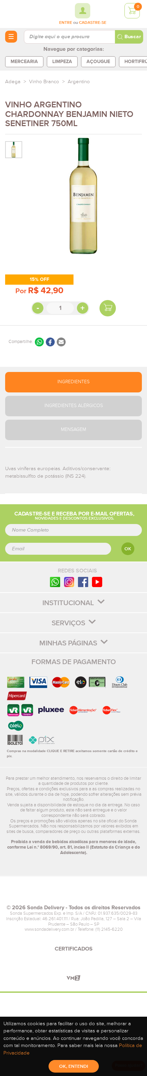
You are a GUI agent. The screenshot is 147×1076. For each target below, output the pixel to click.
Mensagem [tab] (73, 429)
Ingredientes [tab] (73, 382)
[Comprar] (107, 308)
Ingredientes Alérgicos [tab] (73, 405)
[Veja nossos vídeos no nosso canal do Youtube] (97, 581)
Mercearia (24, 61)
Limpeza (62, 61)
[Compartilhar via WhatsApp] (39, 342)
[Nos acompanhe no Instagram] (69, 581)
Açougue (98, 61)
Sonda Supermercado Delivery (24, 13)
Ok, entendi (73, 1066)
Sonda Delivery (73, 893)
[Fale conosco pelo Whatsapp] (55, 581)
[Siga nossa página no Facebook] (83, 581)
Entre (65, 23)
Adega (13, 81)
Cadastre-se (92, 23)
